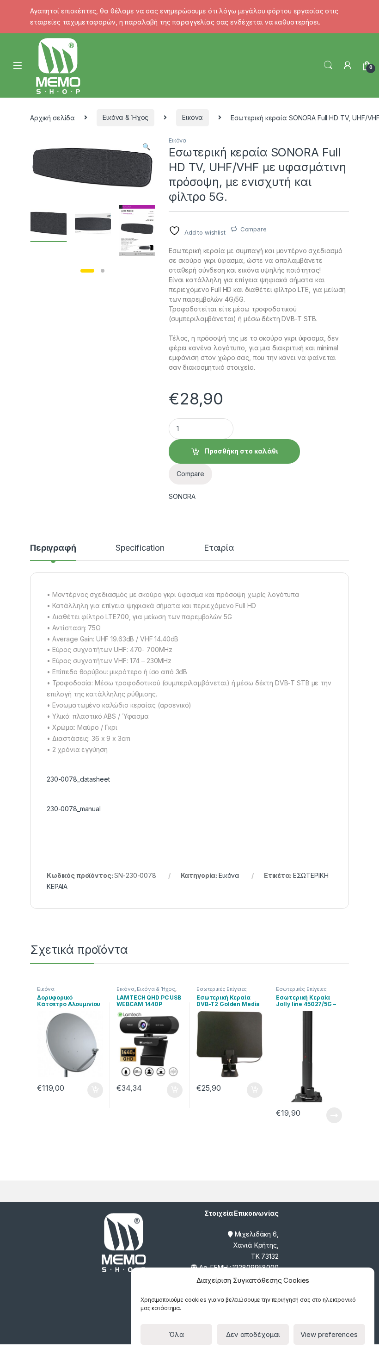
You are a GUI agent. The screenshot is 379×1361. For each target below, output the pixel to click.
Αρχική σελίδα (52, 117)
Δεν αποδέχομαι (253, 1334)
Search (328, 65)
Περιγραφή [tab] (53, 548)
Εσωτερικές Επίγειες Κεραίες (221, 992)
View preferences (329, 1334)
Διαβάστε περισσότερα (321, 1115)
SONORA (182, 496)
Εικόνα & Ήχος (125, 117)
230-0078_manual (74, 809)
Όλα (176, 1334)
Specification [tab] (140, 548)
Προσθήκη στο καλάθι (241, 451)
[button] (146, 146)
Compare (253, 229)
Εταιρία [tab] (219, 548)
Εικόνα (192, 117)
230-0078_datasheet (78, 779)
